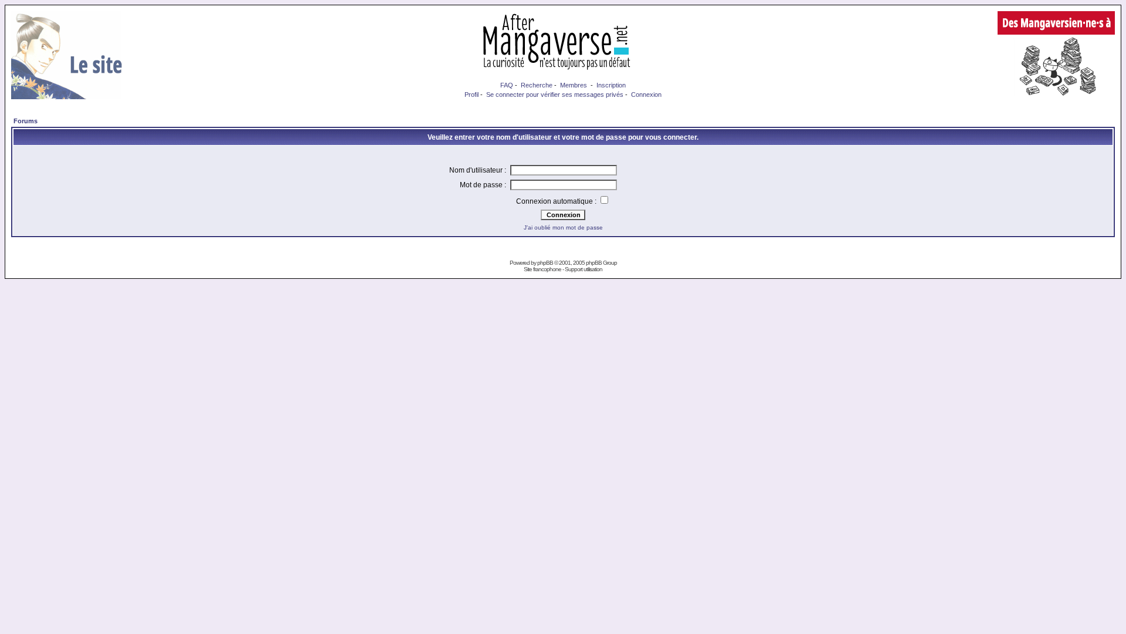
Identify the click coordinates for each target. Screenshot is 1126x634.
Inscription (611, 85)
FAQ (506, 85)
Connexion (646, 94)
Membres (573, 85)
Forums (25, 120)
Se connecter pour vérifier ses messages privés (554, 94)
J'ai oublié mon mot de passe (563, 227)
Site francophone (542, 269)
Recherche (536, 85)
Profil (471, 94)
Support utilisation (583, 269)
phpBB (545, 262)
